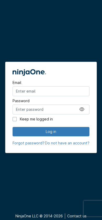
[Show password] (82, 109)
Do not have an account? (67, 143)
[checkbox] (15, 119)
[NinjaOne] (51, 72)
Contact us (77, 216)
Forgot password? (28, 143)
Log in (51, 131)
